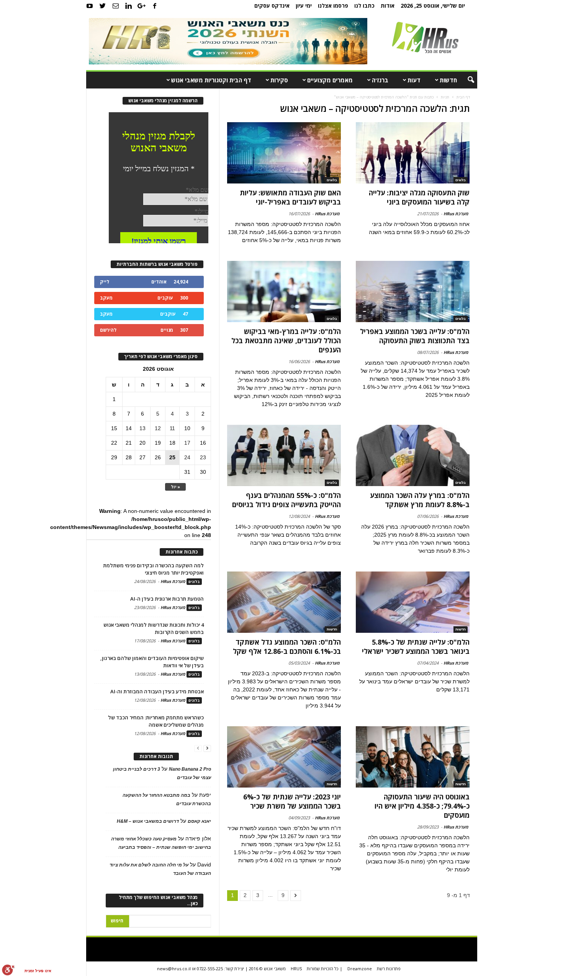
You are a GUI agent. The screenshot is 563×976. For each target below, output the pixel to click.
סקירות (279, 80)
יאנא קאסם (199, 821)
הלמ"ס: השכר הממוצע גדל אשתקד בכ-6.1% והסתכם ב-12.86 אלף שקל (287, 646)
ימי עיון (304, 5)
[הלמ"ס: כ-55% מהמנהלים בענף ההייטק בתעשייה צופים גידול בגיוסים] (284, 455)
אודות (387, 5)
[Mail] (115, 6)
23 (203, 457)
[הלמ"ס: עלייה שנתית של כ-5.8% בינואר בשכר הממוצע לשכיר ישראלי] (412, 602)
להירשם (108, 330)
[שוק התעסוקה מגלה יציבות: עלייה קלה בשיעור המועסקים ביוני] (412, 152)
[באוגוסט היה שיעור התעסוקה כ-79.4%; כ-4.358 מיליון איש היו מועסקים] (412, 757)
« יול (175, 487)
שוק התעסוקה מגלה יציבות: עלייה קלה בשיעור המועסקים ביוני (419, 197)
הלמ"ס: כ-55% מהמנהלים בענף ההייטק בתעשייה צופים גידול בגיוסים (286, 500)
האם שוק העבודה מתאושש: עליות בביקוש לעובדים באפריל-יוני (290, 197)
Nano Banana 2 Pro (190, 769)
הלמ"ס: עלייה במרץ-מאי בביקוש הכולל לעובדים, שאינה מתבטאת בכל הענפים (286, 340)
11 (172, 428)
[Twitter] (102, 6)
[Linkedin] (128, 6)
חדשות (448, 80)
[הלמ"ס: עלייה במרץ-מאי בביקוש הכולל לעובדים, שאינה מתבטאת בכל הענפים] (284, 291)
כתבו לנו (364, 5)
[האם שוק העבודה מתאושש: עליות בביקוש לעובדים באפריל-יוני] (284, 152)
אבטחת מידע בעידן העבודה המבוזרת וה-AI (157, 691)
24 (187, 457)
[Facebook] (154, 6)
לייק (104, 281)
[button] (465, 80)
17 (187, 443)
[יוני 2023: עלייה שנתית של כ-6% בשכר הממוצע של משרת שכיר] (284, 757)
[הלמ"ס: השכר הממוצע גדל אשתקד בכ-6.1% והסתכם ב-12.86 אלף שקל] (284, 602)
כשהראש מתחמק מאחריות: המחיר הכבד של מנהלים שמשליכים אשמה (156, 721)
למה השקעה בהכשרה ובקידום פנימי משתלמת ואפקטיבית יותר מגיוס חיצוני (153, 569)
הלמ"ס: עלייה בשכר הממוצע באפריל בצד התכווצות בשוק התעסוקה (415, 336)
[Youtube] (89, 6)
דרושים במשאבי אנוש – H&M (148, 821)
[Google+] (141, 6)
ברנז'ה (380, 80)
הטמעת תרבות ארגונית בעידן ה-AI (167, 598)
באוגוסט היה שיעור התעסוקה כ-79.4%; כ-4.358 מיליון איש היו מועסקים (422, 806)
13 (142, 428)
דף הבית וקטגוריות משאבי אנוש (211, 80)
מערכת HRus (456, 213)
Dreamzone (359, 968)
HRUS (296, 968)
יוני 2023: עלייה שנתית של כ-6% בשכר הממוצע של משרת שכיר (292, 801)
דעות (414, 80)
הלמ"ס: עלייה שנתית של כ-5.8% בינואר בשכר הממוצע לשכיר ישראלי (416, 646)
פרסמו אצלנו (333, 5)
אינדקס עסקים (272, 5)
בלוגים (460, 180)
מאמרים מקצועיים (330, 80)
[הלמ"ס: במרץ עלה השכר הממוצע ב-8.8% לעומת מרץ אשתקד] (412, 455)
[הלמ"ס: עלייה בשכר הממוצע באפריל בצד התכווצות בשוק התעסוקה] (412, 291)
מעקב (106, 298)
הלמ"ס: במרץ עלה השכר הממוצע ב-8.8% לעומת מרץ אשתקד (420, 500)
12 (158, 428)
